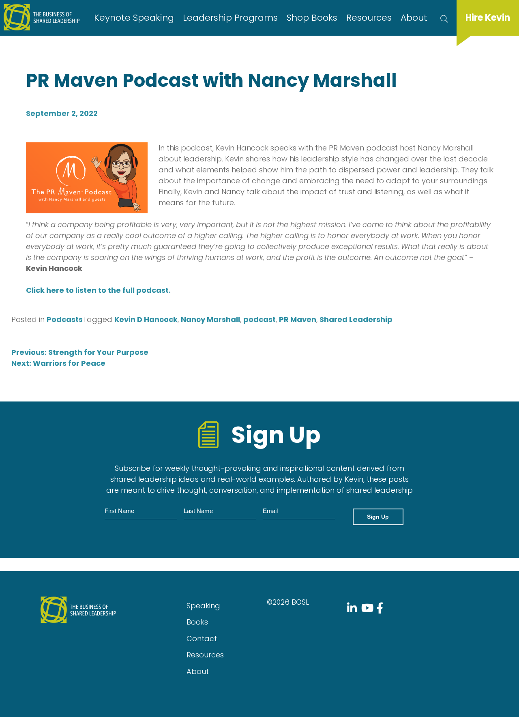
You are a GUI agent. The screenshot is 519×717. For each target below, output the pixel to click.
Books (197, 622)
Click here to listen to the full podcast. (98, 290)
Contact (202, 638)
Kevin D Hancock (146, 319)
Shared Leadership (356, 319)
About (414, 17)
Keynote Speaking (134, 17)
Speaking (203, 606)
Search (444, 18)
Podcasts (65, 319)
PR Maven (297, 319)
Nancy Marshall (210, 319)
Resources (369, 17)
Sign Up (378, 516)
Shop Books (312, 17)
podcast (259, 319)
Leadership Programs (230, 17)
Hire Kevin (487, 17)
